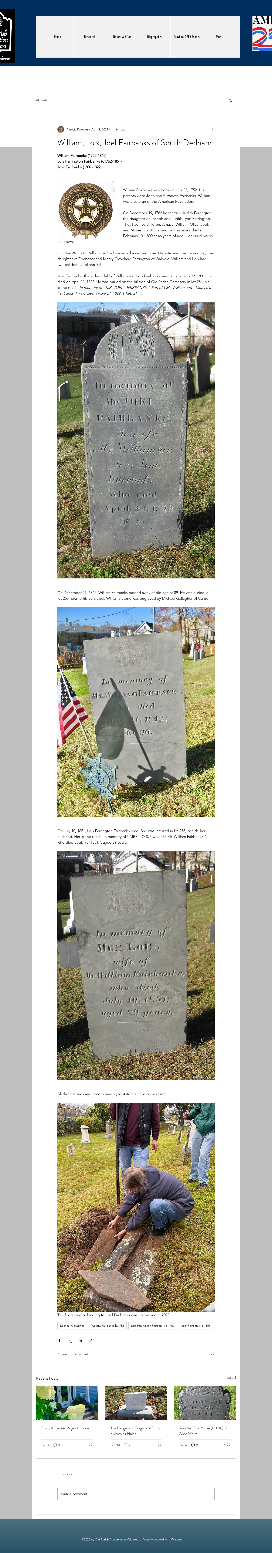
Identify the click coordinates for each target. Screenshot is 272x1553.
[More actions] (212, 129)
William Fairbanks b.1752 (107, 1326)
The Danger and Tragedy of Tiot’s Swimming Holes (135, 1430)
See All (231, 1378)
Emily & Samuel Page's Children (65, 1428)
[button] (230, 100)
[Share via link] (91, 1341)
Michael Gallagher (72, 1326)
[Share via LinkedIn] (80, 1341)
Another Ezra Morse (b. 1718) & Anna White (203, 1430)
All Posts (41, 100)
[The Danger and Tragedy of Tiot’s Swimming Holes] (136, 1403)
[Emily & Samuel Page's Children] (67, 1403)
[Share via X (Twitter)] (70, 1341)
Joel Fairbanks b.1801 (195, 1326)
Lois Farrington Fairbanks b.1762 (152, 1326)
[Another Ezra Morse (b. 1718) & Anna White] (205, 1403)
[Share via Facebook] (59, 1341)
